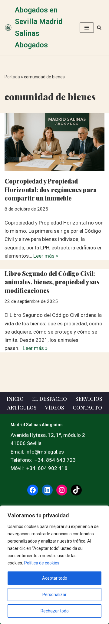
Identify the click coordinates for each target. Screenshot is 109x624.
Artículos (22, 407)
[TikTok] (76, 490)
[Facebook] (32, 490)
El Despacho (49, 398)
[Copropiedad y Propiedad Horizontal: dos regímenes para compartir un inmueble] (54, 142)
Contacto (87, 407)
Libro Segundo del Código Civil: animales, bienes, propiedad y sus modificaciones (52, 281)
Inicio (15, 398)
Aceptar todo (54, 578)
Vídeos (54, 407)
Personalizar (54, 594)
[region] (54, 565)
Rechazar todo (55, 611)
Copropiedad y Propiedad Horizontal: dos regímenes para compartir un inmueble (51, 189)
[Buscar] (99, 27)
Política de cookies (41, 563)
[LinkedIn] (47, 490)
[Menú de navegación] (87, 27)
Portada (12, 76)
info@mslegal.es (44, 452)
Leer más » (45, 256)
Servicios (88, 398)
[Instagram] (61, 490)
